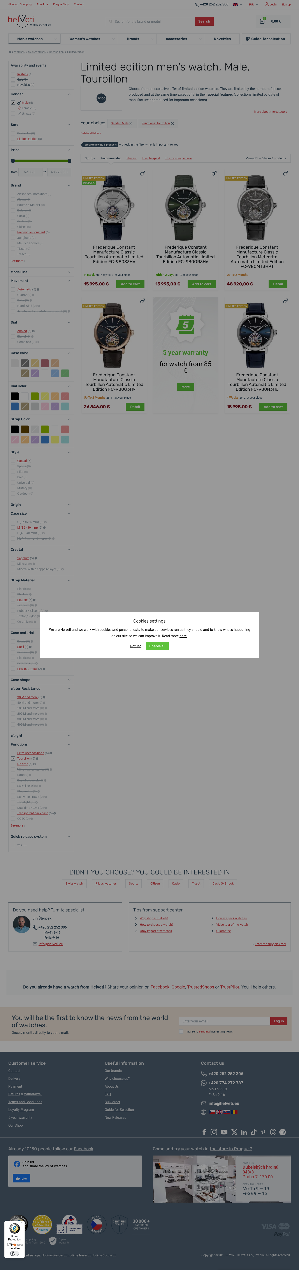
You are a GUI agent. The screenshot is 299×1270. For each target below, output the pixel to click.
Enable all (157, 646)
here (183, 636)
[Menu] (22, 1223)
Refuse (135, 646)
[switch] (14, 1253)
